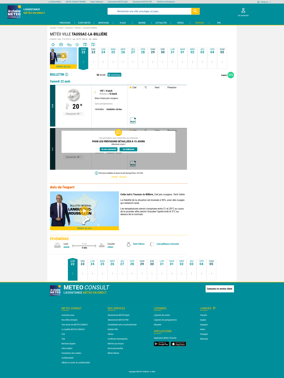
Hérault (78, 28)
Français (203, 315)
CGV (63, 334)
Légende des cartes (162, 315)
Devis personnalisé (115, 348)
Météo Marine (113, 353)
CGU (63, 339)
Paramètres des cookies (71, 353)
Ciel (134, 87)
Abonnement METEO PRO (118, 320)
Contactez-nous (68, 315)
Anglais (203, 320)
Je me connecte (108, 149)
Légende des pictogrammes (165, 320)
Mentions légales (69, 343)
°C (145, 87)
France (60, 28)
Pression (171, 87)
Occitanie (69, 28)
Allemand (204, 339)
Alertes (110, 334)
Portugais (204, 334)
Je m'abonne (128, 149)
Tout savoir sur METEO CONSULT (75, 324)
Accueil (53, 28)
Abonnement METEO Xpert (119, 315)
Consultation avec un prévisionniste (122, 324)
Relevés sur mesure (116, 343)
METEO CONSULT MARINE (76, 2)
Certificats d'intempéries (118, 339)
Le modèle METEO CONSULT (73, 329)
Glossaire (123, 177)
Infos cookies (67, 348)
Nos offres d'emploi (69, 320)
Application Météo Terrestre (165, 338)
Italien (202, 329)
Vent (157, 87)
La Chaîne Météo (55, 2)
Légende (114, 177)
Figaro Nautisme (97, 2)
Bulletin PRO (113, 329)
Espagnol (204, 324)
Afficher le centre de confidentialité (76, 362)
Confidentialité (68, 358)
